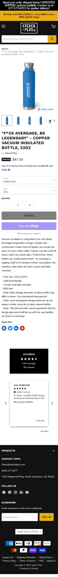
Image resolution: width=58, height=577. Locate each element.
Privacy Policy (9, 561)
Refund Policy (45, 557)
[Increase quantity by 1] (30, 205)
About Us (51, 561)
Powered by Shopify (29, 568)
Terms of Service (28, 561)
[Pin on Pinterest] (22, 328)
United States (27, 531)
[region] (29, 403)
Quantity (6, 198)
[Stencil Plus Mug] (18, 120)
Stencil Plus (11, 153)
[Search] (52, 39)
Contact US (7, 557)
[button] (6, 403)
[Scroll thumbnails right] (53, 121)
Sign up (46, 516)
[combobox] (25, 39)
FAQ (41, 561)
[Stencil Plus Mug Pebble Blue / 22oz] (7, 120)
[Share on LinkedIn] (16, 328)
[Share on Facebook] (4, 328)
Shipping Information (26, 557)
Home (5, 48)
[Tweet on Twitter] (10, 328)
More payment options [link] (29, 233)
